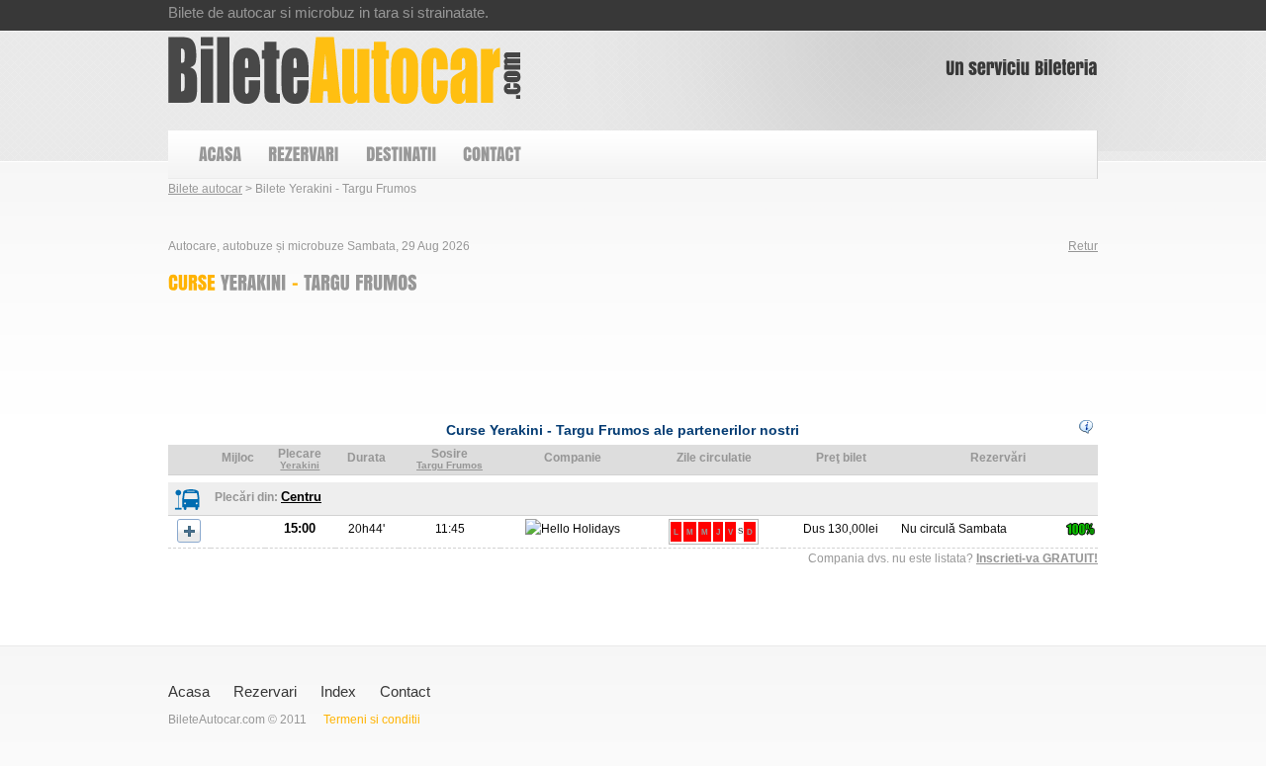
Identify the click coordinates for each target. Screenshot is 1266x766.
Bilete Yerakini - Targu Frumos (344, 70)
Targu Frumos (449, 465)
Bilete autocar (205, 189)
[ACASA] (219, 154)
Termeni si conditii (371, 719)
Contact (405, 691)
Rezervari (265, 691)
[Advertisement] (528, 351)
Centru (301, 496)
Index (338, 691)
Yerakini (299, 465)
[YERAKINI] (254, 282)
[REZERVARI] (302, 154)
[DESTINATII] (400, 154)
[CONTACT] (491, 154)
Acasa (189, 691)
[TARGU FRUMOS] (360, 282)
